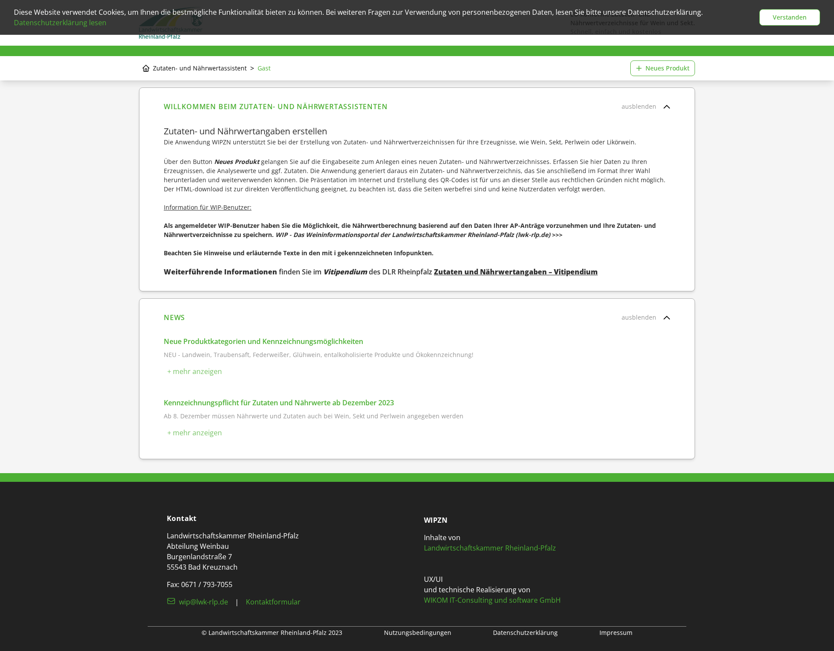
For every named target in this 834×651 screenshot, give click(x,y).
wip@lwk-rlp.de (203, 602)
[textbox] (417, 189)
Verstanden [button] (790, 17)
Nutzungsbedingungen (417, 632)
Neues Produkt (667, 68)
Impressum (615, 632)
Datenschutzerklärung (525, 632)
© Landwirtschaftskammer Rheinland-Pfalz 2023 (272, 632)
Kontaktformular (273, 602)
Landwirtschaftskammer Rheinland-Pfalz (490, 548)
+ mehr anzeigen (194, 371)
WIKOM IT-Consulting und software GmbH (492, 600)
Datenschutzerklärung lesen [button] (60, 22)
